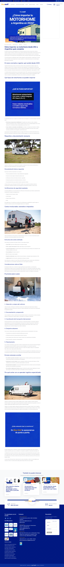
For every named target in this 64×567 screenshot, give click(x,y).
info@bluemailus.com (26, 528)
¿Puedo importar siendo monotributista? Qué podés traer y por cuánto (50, 488)
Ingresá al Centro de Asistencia (7, 0)
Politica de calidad (8, 542)
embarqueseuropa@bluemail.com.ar (28, 540)
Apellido (48, 525)
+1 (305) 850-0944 (25, 526)
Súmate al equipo (17, 0)
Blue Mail (36, 323)
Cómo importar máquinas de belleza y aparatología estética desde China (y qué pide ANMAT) (12, 489)
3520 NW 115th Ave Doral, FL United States (28, 525)
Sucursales (23, 0)
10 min (16, 484)
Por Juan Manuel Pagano (10, 484)
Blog (29, 0)
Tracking (49, 4)
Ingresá (58, 5)
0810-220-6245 (14, 505)
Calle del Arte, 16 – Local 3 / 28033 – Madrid (28, 538)
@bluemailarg (22, 522)
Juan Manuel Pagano (8, 44)
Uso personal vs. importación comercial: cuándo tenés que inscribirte (31, 488)
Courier (37, 4)
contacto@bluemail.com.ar (27, 520)
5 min (35, 484)
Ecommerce (13, 4)
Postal (26, 4)
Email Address (49, 528)
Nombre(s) (49, 522)
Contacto (41, 4)
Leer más (7, 494)
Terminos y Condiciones (40, 565)
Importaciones (15, 44)
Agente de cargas (32, 4)
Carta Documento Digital (20, 4)
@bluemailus (22, 529)
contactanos (18, 450)
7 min (53, 484)
